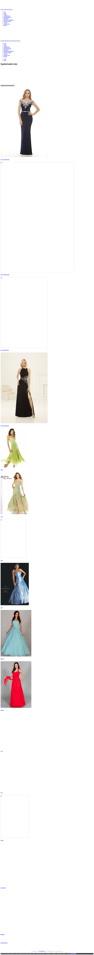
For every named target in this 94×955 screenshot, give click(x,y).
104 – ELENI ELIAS (5, 159)
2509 (2, 560)
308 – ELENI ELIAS (5, 274)
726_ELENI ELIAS (5, 350)
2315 (2, 751)
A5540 (2, 840)
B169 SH (2, 934)
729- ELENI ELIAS (5, 425)
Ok (70, 953)
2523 (2, 792)
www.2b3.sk (42, 951)
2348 (2, 469)
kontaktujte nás (4, 942)
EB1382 (2, 658)
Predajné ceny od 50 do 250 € (7, 85)
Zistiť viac (73, 953)
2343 (2, 516)
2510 (2, 607)
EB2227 (2, 710)
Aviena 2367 (3, 887)
